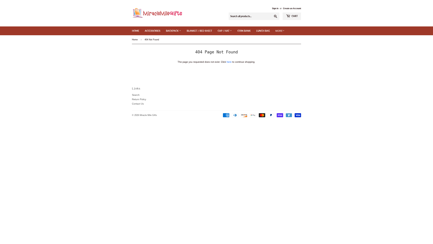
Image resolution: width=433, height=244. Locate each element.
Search (136, 95)
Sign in (275, 8)
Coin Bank (244, 30)
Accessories (152, 30)
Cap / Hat (224, 30)
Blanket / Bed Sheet (199, 30)
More (278, 30)
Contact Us (138, 103)
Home (135, 30)
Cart (294, 16)
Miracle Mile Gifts (148, 115)
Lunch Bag (263, 30)
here (229, 61)
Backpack (172, 30)
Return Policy (139, 99)
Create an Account (292, 8)
